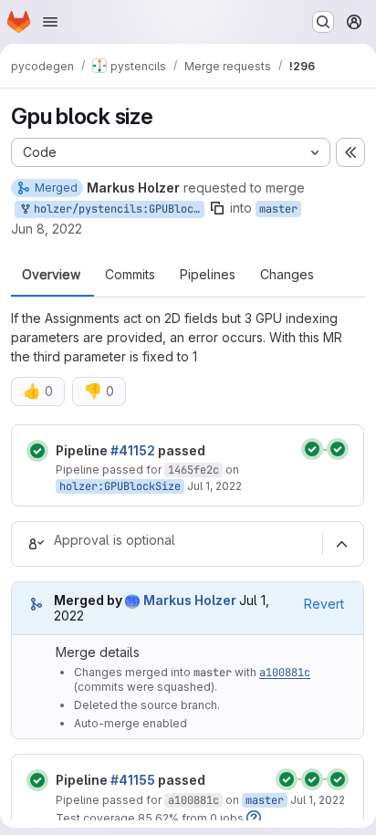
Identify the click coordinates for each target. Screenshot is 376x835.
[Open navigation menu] (50, 22)
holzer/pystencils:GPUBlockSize (115, 209)
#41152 (132, 450)
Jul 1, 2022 (214, 486)
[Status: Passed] (37, 451)
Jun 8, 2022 (46, 228)
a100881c (284, 672)
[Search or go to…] (323, 22)
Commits (130, 274)
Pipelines (207, 274)
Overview (51, 274)
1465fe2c (193, 470)
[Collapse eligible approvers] (341, 544)
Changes (287, 274)
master (278, 209)
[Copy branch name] (217, 208)
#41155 (132, 780)
